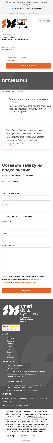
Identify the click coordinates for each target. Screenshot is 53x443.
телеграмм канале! (14, 223)
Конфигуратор (28, 66)
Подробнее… (26, 440)
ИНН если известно (10, 272)
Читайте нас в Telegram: (27, 9)
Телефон (6, 301)
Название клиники (10, 260)
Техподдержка (11, 60)
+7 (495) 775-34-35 (8, 37)
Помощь (11, 13)
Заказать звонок (24, 13)
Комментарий (8, 324)
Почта (4, 312)
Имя (4, 284)
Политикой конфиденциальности (24, 361)
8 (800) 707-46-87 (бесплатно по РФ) (15, 39)
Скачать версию (39, 13)
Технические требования (16, 57)
